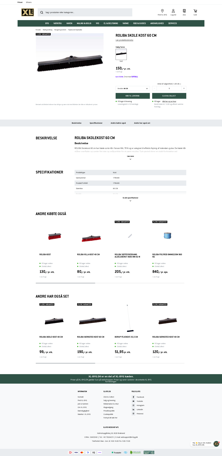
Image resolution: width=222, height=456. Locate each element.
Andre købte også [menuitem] (118, 123)
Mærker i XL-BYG (84, 414)
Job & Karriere (83, 404)
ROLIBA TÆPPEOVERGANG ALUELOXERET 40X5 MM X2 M (127, 255)
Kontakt (81, 397)
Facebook (140, 397)
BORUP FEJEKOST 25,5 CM (126, 337)
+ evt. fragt (42, 277)
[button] (71, 66)
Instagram (140, 405)
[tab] (47, 23)
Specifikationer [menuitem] (96, 123)
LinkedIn (140, 409)
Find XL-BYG (82, 400)
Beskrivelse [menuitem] (76, 123)
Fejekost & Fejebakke (75, 30)
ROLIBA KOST (45, 254)
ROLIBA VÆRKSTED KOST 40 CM (166, 337)
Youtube (140, 401)
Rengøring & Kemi (60, 30)
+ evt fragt (119, 72)
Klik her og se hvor (169, 101)
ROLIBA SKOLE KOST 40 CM (51, 337)
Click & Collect (108, 397)
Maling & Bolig (47, 30)
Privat (20, 2)
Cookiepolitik (108, 414)
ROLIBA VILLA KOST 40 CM (88, 254)
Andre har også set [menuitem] (142, 123)
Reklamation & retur (111, 404)
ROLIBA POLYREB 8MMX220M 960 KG (167, 255)
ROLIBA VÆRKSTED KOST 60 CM (90, 337)
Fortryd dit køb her (110, 418)
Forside (38, 30)
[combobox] (133, 88)
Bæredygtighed (83, 411)
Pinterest (140, 414)
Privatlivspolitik (108, 411)
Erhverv (29, 2)
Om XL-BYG (82, 407)
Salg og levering (109, 400)
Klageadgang (108, 407)
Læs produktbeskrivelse (124, 40)
